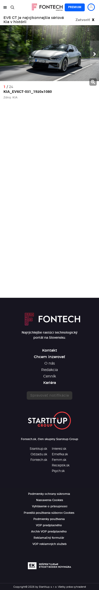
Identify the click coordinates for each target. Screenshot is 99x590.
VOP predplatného (49, 525)
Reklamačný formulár (49, 537)
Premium (74, 7)
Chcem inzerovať (49, 357)
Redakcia (49, 370)
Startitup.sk (38, 448)
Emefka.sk (60, 454)
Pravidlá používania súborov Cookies (49, 512)
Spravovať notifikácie (49, 395)
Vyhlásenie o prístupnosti (49, 506)
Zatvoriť (85, 20)
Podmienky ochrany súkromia (49, 494)
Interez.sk (59, 448)
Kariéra (49, 383)
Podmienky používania (49, 519)
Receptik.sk (61, 465)
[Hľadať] (12, 7)
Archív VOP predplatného (49, 531)
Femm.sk (59, 460)
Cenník (49, 376)
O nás (49, 363)
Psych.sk (58, 471)
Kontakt (49, 350)
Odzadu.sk (39, 454)
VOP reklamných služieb (49, 544)
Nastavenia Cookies (49, 500)
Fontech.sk (38, 460)
